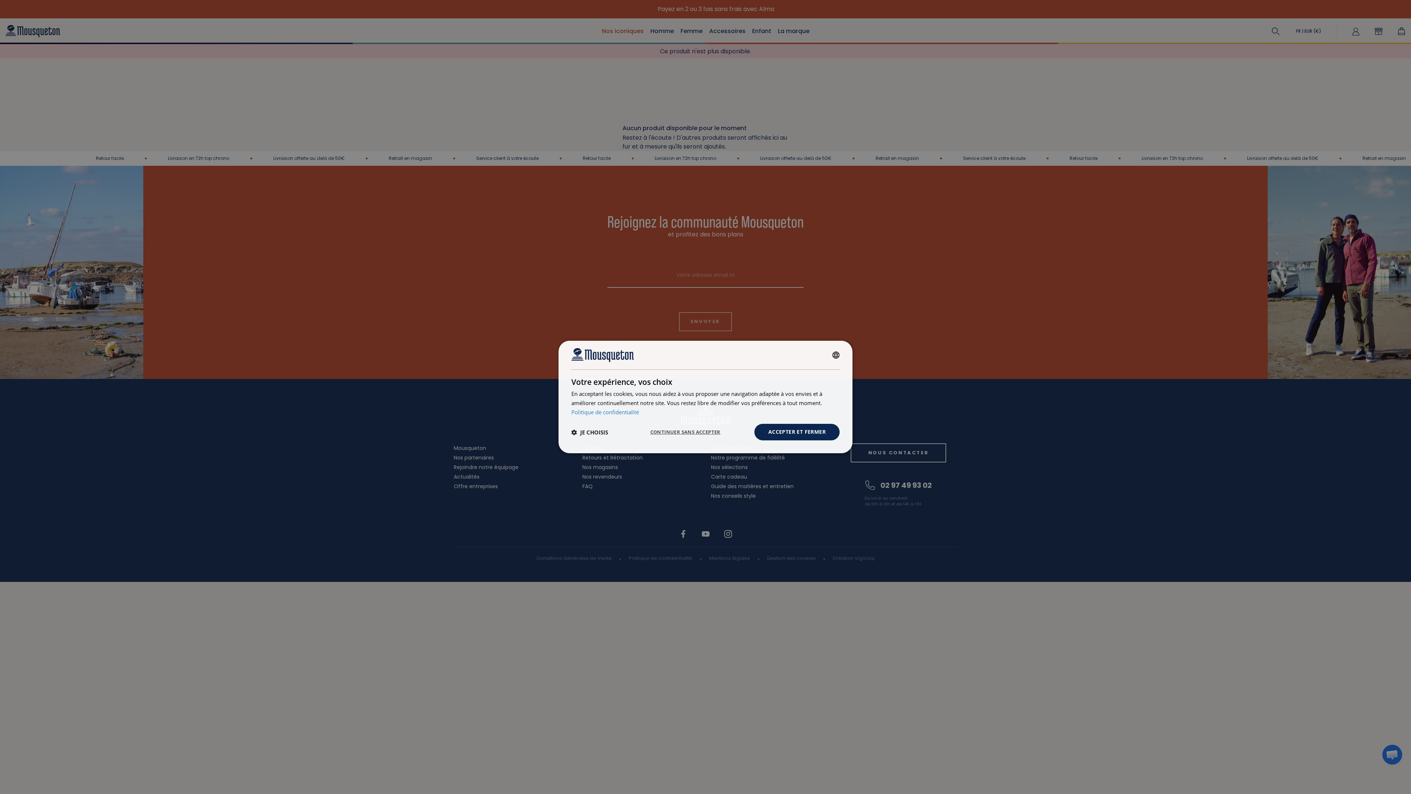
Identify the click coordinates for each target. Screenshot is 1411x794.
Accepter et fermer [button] (797, 431)
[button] (589, 432)
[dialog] (705, 397)
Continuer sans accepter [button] (685, 432)
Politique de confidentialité (605, 412)
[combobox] (836, 355)
